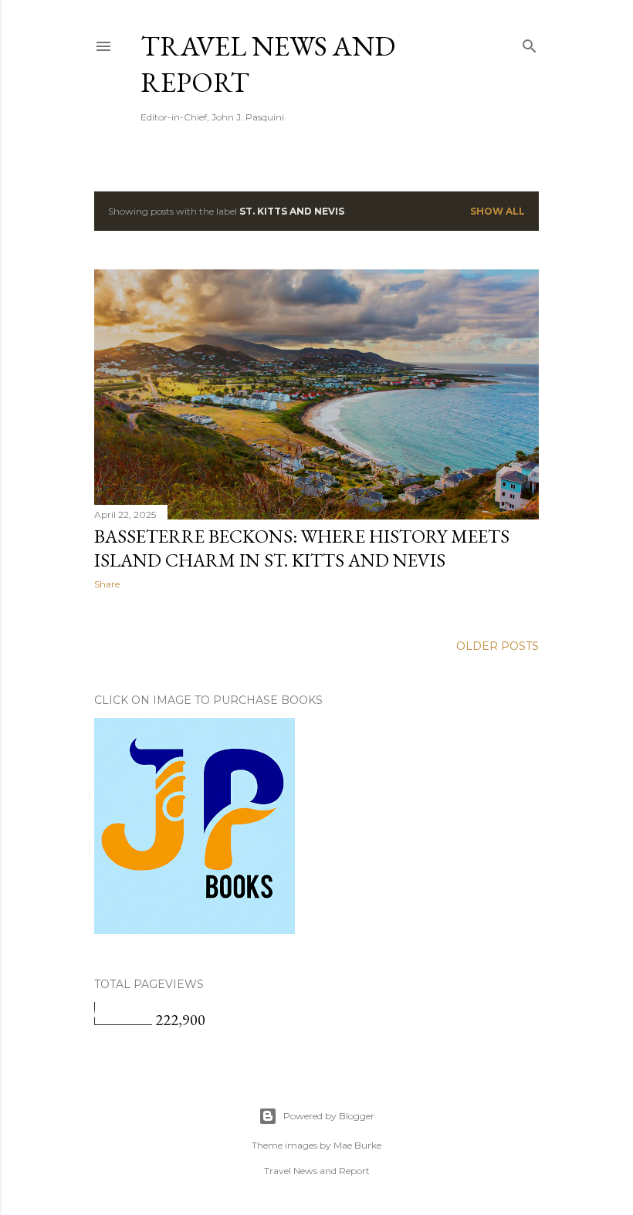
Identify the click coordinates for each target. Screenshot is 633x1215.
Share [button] (107, 584)
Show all (497, 211)
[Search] (529, 43)
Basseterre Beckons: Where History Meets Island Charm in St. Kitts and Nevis (301, 548)
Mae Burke (357, 1145)
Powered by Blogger (328, 1116)
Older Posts (497, 646)
